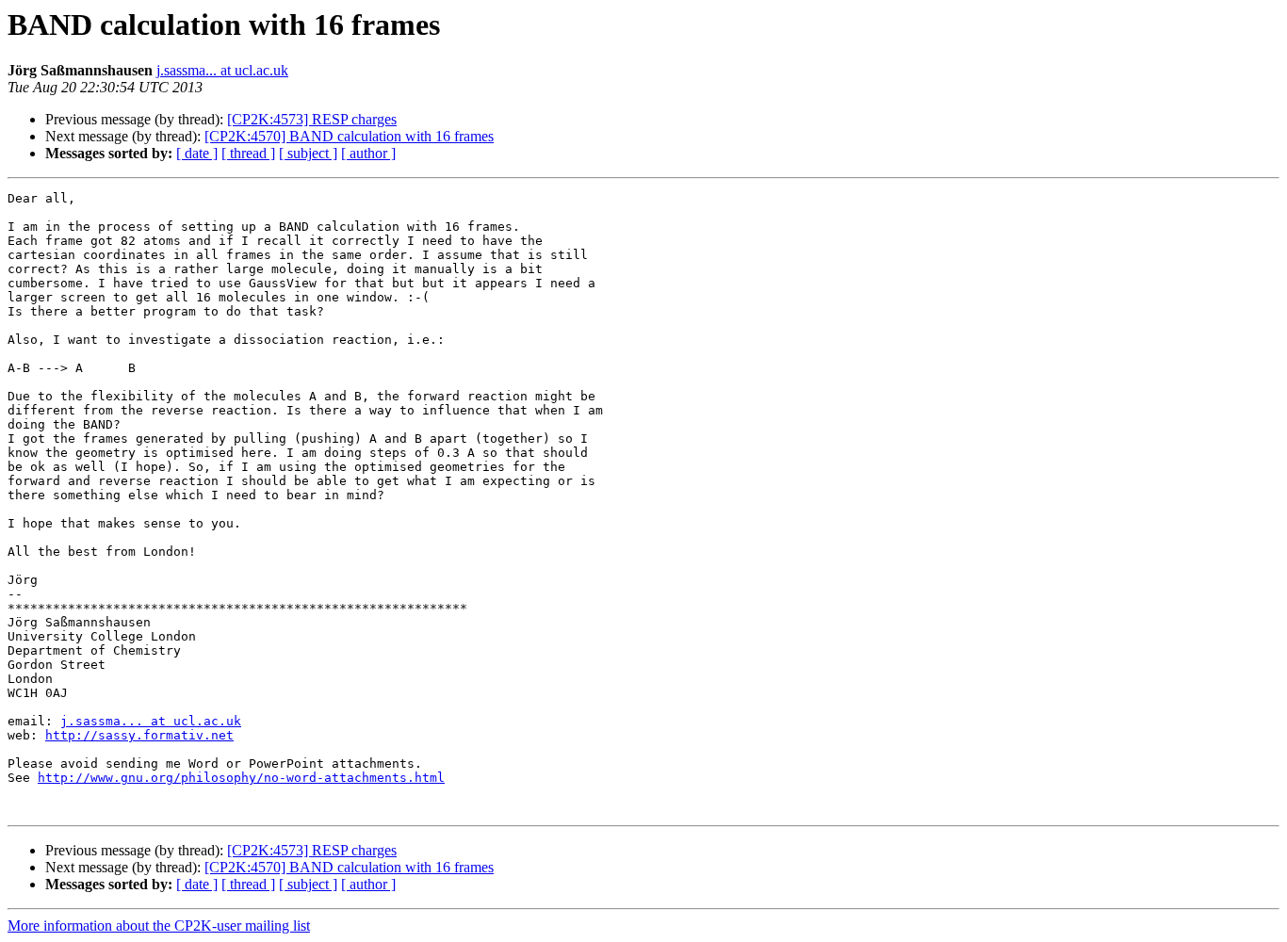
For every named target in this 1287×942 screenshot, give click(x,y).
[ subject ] (308, 153)
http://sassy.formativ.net (139, 735)
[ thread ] (248, 153)
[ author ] (368, 153)
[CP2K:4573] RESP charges (312, 119)
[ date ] (197, 153)
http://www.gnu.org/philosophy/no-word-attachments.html (241, 778)
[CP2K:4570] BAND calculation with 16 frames (349, 136)
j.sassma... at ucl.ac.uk (222, 70)
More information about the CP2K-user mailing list (159, 926)
